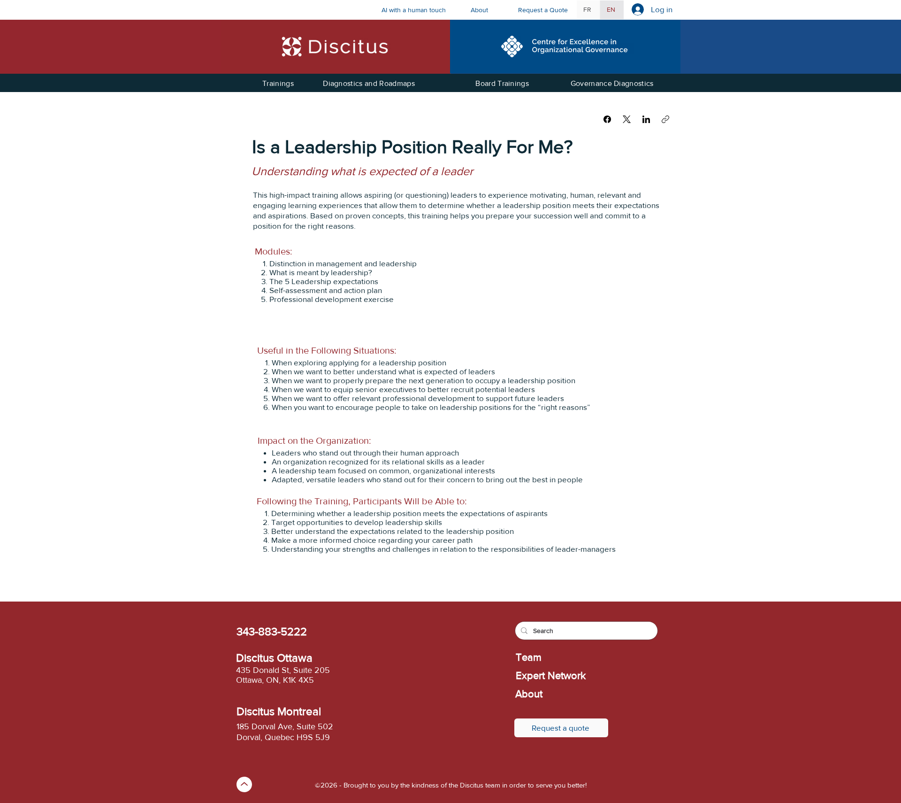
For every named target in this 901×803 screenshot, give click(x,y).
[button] (487, 9)
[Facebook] (607, 119)
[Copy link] (665, 119)
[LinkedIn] (646, 119)
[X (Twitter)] (627, 119)
